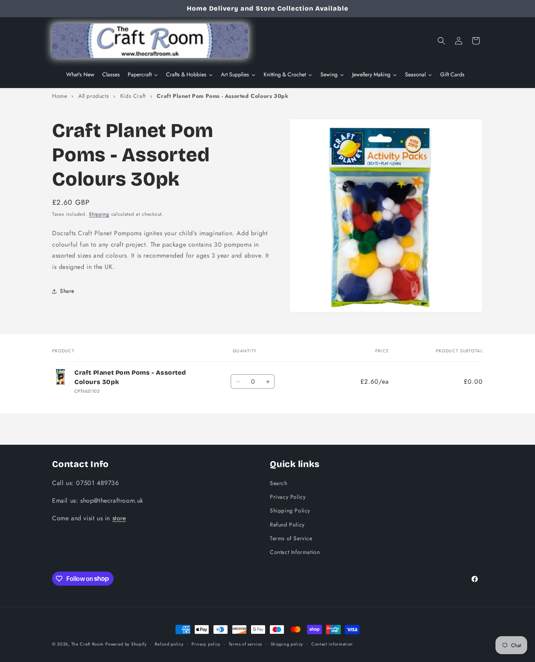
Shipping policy (287, 643)
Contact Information (295, 552)
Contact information (332, 643)
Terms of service (245, 643)
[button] (441, 40)
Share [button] (67, 291)
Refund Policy (287, 524)
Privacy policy (206, 643)
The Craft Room (87, 644)
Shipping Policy (290, 510)
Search (278, 483)
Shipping (99, 214)
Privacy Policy (287, 497)
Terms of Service (291, 538)
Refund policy (169, 643)
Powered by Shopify (126, 644)
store (119, 517)
